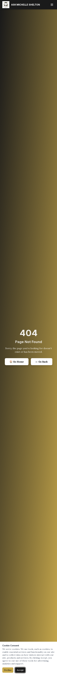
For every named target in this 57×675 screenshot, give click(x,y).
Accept (20, 670)
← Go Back (42, 361)
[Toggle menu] (52, 4)
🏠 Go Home (17, 361)
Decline (8, 670)
